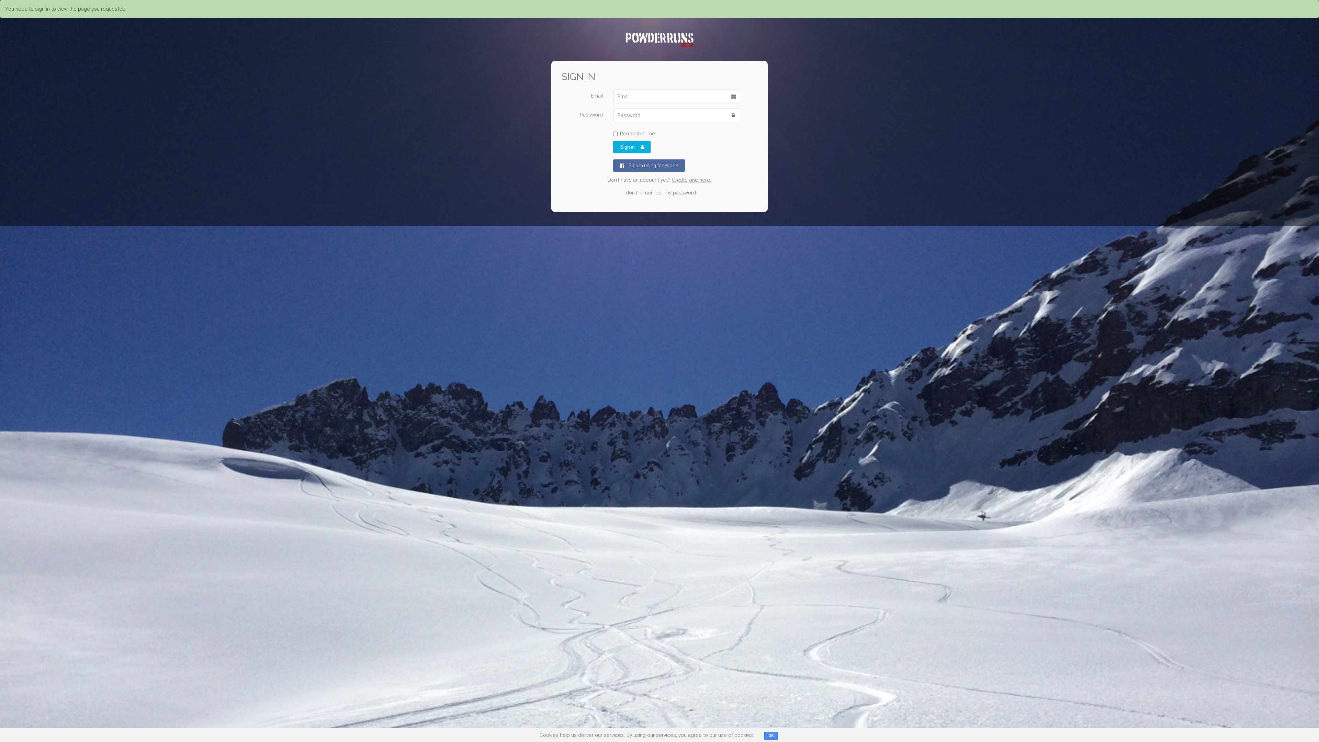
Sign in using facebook (653, 165)
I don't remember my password (659, 193)
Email (597, 96)
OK (771, 735)
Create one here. (691, 180)
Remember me (637, 134)
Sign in (627, 147)
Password (591, 115)
